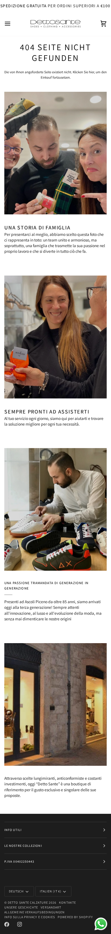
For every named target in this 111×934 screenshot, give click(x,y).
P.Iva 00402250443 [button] (19, 861)
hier (91, 72)
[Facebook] (6, 924)
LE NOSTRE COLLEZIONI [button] (23, 846)
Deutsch (16, 891)
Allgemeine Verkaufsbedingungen (34, 912)
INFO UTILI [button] (13, 830)
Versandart (51, 907)
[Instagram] (19, 924)
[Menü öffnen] (12, 24)
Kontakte (67, 902)
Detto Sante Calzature (28, 902)
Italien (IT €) (50, 891)
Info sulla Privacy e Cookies (29, 917)
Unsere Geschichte (21, 907)
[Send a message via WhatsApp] (100, 924)
